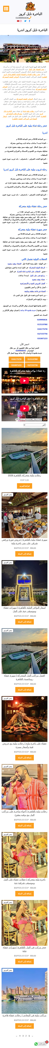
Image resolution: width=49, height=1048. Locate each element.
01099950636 (22, 18)
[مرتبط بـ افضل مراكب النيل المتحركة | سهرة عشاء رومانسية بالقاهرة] (24, 651)
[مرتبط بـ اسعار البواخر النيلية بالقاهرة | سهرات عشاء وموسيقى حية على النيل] (24, 583)
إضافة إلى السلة (24, 554)
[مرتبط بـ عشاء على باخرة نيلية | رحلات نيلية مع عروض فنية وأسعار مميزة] (24, 719)
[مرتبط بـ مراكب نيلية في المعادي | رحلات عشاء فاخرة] (24, 991)
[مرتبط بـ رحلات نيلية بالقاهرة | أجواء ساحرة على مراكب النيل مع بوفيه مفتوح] (24, 787)
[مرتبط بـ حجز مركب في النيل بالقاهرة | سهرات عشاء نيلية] (24, 923)
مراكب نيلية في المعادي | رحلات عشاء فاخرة (24, 1015)
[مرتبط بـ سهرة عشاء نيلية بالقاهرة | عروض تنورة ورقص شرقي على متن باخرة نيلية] (24, 515)
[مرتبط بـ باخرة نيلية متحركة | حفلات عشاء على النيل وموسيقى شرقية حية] (24, 855)
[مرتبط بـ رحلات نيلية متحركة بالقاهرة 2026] (24, 451)
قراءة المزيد (25, 486)
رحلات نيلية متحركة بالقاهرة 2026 (24, 475)
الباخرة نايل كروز (30, 14)
